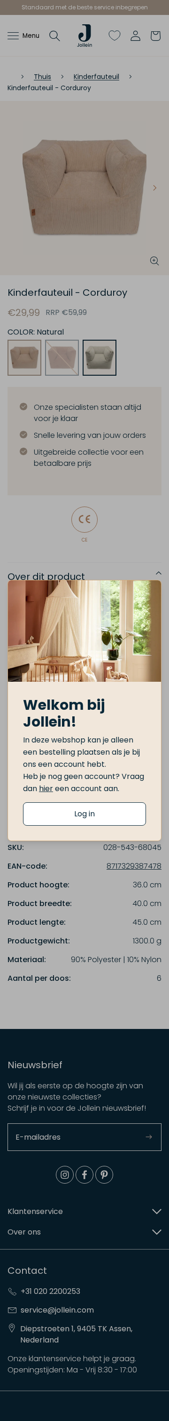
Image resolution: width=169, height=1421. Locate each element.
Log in (84, 813)
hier (46, 788)
